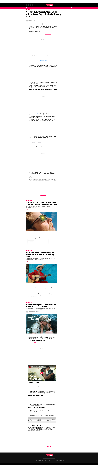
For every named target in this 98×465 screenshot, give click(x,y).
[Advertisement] (49, 1)
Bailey (30, 92)
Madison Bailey (31, 26)
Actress (49, 7)
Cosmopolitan (50, 27)
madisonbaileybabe (48, 34)
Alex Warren (29, 232)
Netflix (35, 342)
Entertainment (42, 7)
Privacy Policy (44, 460)
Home (34, 460)
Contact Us (52, 460)
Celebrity (56, 7)
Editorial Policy (48, 460)
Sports (59, 7)
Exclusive (38, 7)
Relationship (52, 7)
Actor (46, 7)
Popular (62, 7)
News (35, 7)
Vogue (44, 93)
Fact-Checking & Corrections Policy (59, 460)
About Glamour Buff (38, 460)
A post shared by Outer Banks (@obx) (36, 142)
